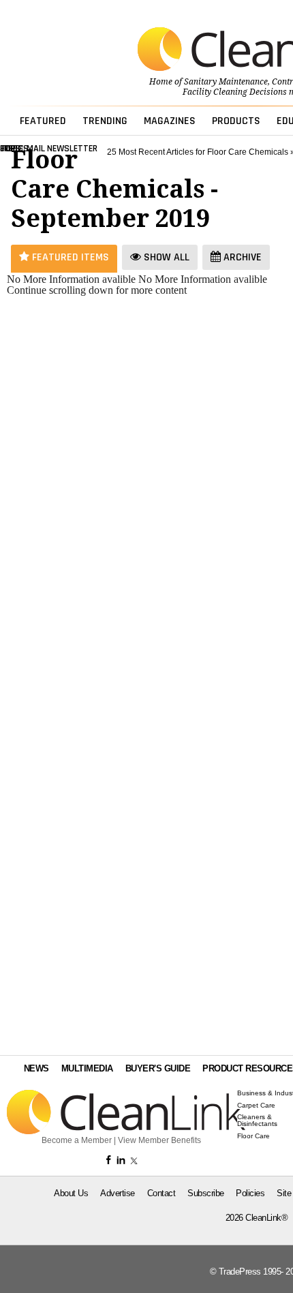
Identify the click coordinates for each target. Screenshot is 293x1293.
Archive (241, 257)
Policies (250, 1193)
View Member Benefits (159, 1140)
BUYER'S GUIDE (158, 1068)
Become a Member (77, 1140)
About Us (71, 1193)
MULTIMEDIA (87, 1068)
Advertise (117, 1193)
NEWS (36, 1068)
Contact (161, 1193)
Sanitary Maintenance (226, 82)
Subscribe (205, 1193)
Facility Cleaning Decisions (235, 92)
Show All (165, 257)
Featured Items (69, 257)
